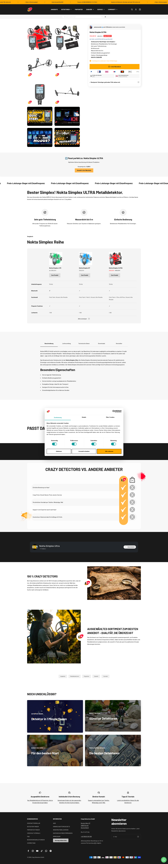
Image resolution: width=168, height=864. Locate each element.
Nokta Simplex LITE (55, 268)
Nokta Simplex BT (84, 268)
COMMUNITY (111, 9)
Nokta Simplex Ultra (49, 545)
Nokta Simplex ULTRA (115, 268)
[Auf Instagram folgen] (33, 851)
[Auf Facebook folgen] (28, 851)
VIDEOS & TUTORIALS (33, 833)
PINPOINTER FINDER (33, 830)
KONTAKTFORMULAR (33, 823)
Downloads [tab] (101, 343)
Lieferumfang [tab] (66, 343)
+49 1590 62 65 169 (86, 836)
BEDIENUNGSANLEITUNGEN (36, 840)
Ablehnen (59, 451)
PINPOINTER (79, 9)
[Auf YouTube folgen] (37, 851)
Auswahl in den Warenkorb (84, 170)
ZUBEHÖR (89, 9)
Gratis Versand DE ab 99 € (42, 2)
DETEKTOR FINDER (33, 826)
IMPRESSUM (56, 836)
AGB (54, 823)
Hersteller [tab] (119, 343)
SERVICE (100, 9)
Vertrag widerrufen (61, 840)
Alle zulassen (109, 451)
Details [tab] (84, 417)
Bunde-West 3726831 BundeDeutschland (85, 825)
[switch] (74, 444)
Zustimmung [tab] (58, 417)
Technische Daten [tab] (84, 343)
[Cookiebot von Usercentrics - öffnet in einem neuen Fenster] (113, 411)
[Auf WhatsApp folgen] (46, 851)
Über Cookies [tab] (110, 417)
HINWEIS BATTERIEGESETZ (61, 826)
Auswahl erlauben (84, 451)
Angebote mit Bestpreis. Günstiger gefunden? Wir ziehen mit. (110, 2)
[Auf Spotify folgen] (50, 851)
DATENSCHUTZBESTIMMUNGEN (62, 833)
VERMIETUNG (31, 843)
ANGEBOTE (54, 9)
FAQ (28, 836)
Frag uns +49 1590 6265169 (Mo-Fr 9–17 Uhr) (71, 2)
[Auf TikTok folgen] (42, 851)
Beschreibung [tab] (49, 343)
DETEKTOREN (65, 9)
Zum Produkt (54, 275)
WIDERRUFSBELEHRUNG (60, 830)
